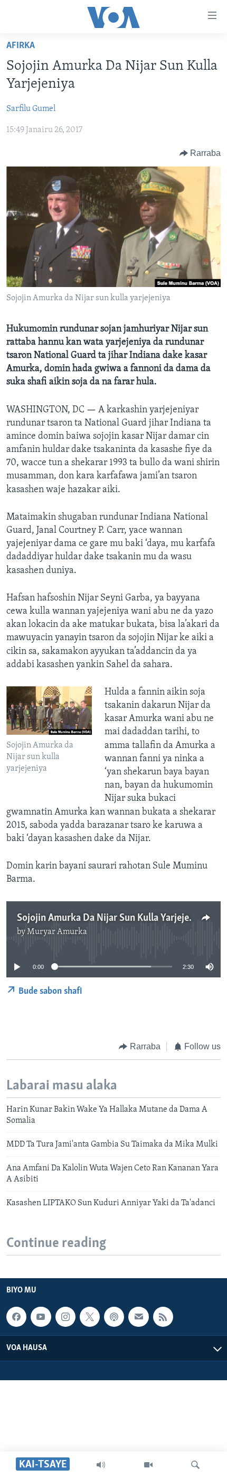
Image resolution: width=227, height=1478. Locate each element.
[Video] (148, 1465)
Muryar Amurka (57, 932)
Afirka (20, 46)
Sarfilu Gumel (30, 109)
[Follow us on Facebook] (16, 1317)
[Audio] (101, 1465)
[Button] (200, 153)
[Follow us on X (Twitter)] (90, 1317)
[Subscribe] (138, 1317)
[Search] (195, 1465)
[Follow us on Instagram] (65, 1317)
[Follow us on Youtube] (41, 1317)
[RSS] (163, 1317)
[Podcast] (114, 1317)
